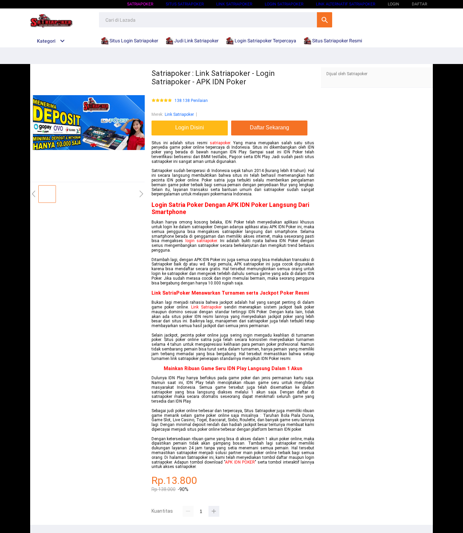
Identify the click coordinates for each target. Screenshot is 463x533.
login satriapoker (201, 240)
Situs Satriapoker (185, 4)
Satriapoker (140, 4)
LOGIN (393, 4)
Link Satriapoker (234, 4)
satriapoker (220, 143)
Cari (324, 19)
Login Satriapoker (284, 4)
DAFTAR (419, 4)
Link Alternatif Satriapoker (345, 4)
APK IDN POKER (240, 462)
